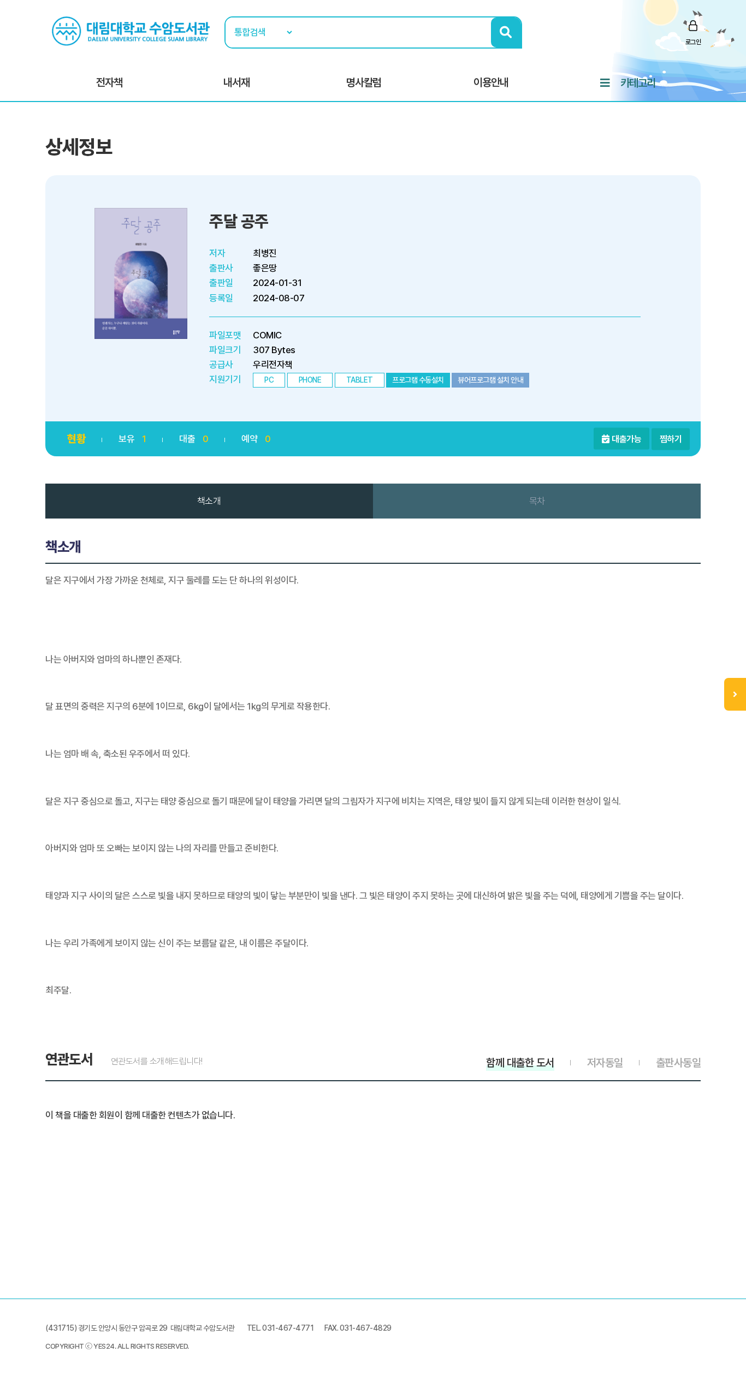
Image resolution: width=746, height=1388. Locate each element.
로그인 (693, 42)
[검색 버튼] (506, 32)
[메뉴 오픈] (735, 694)
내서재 (236, 82)
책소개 (209, 501)
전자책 (109, 82)
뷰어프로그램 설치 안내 (490, 380)
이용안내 (490, 82)
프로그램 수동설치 (418, 380)
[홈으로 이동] (132, 30)
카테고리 (637, 83)
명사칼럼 (363, 82)
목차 (537, 501)
